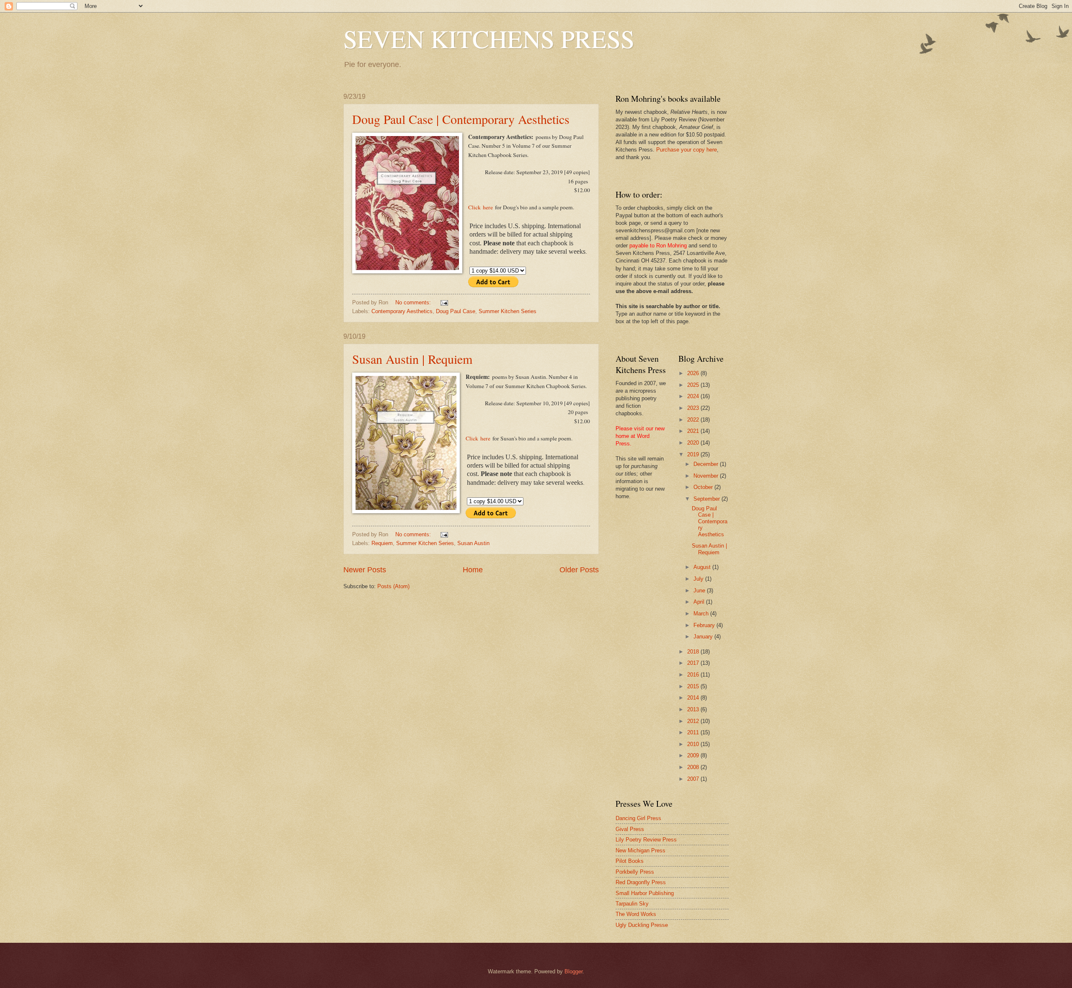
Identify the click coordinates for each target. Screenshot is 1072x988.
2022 (694, 420)
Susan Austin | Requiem (412, 358)
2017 (694, 663)
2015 (694, 686)
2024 (694, 396)
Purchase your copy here (686, 150)
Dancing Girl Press (638, 818)
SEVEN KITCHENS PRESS (488, 38)
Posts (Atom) (393, 586)
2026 (694, 373)
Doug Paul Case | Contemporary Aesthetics (461, 119)
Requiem (382, 543)
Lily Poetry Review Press (646, 839)
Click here (480, 207)
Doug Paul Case (455, 311)
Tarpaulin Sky (632, 904)
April (699, 602)
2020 (694, 443)
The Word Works (636, 914)
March (701, 613)
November (706, 476)
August (702, 567)
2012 (694, 721)
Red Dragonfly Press (641, 882)
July (699, 579)
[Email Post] (444, 302)
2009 (694, 755)
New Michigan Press (640, 850)
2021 (694, 431)
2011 (694, 732)
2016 (694, 675)
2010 (694, 744)
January (703, 636)
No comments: (414, 302)
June (700, 590)
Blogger (573, 971)
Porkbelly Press (635, 872)
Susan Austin (473, 543)
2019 (694, 454)
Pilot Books (630, 861)
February (704, 625)
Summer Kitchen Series (507, 311)
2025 (694, 385)
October (703, 487)
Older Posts (579, 570)
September (707, 499)
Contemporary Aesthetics (402, 311)
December (706, 464)
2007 (694, 779)
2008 (694, 767)
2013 (694, 709)
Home (473, 570)
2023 (694, 408)
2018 (694, 651)
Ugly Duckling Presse (642, 925)
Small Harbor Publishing (645, 893)
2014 (694, 698)
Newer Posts (364, 570)
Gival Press (630, 829)
